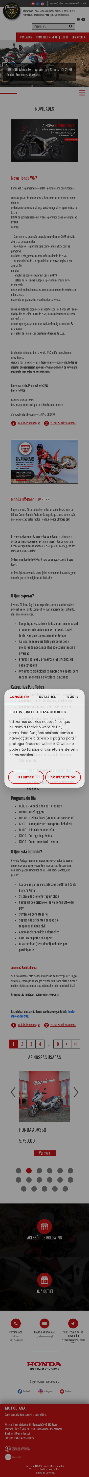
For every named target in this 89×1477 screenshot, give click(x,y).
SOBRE (72, 696)
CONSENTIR (19, 696)
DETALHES (47, 696)
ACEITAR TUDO (63, 777)
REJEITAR (26, 777)
